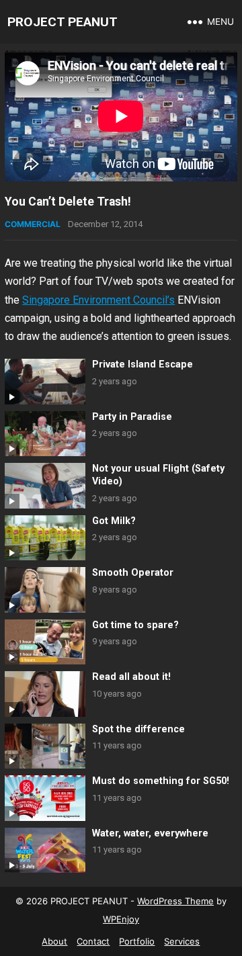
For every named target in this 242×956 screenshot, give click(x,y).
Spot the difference (138, 729)
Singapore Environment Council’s (98, 300)
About (54, 941)
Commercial (33, 224)
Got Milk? (114, 521)
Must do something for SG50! (160, 781)
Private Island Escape (142, 364)
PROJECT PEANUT (62, 22)
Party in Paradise (132, 417)
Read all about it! (131, 677)
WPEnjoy (121, 919)
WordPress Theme (175, 901)
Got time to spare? (135, 625)
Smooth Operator (132, 572)
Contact (93, 941)
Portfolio (137, 941)
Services (182, 941)
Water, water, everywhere (150, 833)
